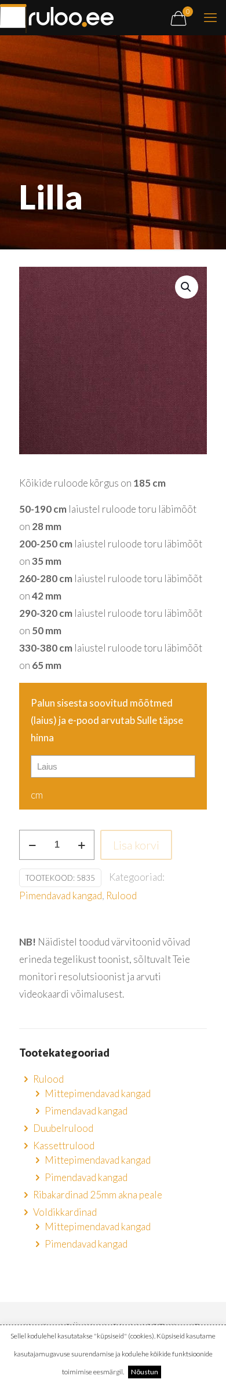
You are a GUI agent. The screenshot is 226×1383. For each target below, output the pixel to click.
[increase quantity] (81, 845)
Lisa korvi (136, 845)
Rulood (121, 895)
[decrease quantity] (32, 845)
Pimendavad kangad (60, 895)
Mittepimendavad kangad (98, 1093)
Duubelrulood (63, 1128)
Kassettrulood (63, 1145)
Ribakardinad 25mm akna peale (97, 1195)
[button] (186, 287)
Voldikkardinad (65, 1212)
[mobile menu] (210, 17)
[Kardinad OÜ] (57, 17)
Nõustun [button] (144, 1371)
